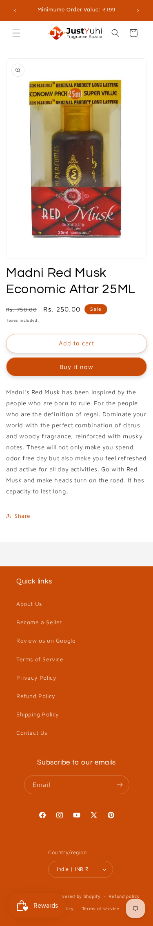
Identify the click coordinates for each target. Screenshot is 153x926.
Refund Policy (35, 695)
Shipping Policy (37, 714)
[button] (16, 33)
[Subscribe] (120, 784)
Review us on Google (45, 640)
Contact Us (31, 732)
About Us (29, 603)
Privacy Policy (36, 677)
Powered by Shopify (78, 895)
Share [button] (22, 515)
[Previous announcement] (15, 11)
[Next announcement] (138, 11)
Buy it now (76, 366)
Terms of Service (40, 659)
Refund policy (124, 896)
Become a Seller (39, 622)
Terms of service (101, 908)
